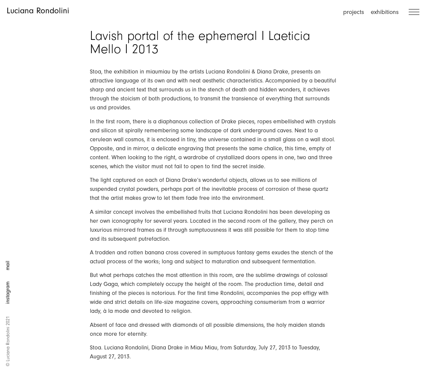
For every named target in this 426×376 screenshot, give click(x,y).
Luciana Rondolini (38, 10)
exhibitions (385, 12)
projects (353, 12)
